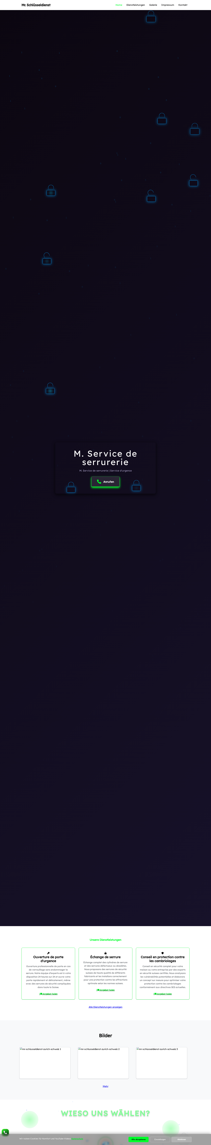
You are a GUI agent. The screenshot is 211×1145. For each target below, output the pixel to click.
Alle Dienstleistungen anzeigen (105, 1007)
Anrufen (108, 481)
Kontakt (182, 4)
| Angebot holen (48, 993)
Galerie (153, 4)
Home (119, 4)
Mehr (105, 1086)
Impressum (167, 4)
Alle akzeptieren (138, 1139)
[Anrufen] (5, 1132)
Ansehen (45, 1067)
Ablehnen (181, 1139)
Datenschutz (77, 1138)
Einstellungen (160, 1139)
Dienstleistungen (135, 4)
